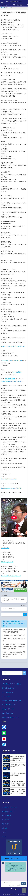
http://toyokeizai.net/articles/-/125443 (11, 488)
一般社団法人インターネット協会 (11, 684)
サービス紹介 (5, 819)
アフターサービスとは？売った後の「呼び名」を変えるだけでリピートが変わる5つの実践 (14, 654)
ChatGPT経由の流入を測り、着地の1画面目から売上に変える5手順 (14, 631)
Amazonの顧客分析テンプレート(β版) (11, 360)
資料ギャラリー (6, 824)
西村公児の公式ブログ (8, 688)
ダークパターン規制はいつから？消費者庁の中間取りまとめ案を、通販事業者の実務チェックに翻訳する (14, 646)
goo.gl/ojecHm (5, 548)
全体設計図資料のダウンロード (10, 717)
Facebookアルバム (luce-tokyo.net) (11, 575)
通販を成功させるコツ (8, 811)
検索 (25, 614)
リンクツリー (5, 696)
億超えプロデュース (7, 709)
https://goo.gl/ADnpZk (7, 562)
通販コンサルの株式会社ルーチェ (14, 1)
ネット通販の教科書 (7, 692)
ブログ (4, 832)
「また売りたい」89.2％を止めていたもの (14, 640)
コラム (4, 836)
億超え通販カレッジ (7, 713)
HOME (15, 889)
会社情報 (4, 828)
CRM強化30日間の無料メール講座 (11, 700)
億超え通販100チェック (8, 704)
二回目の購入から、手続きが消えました (14, 635)
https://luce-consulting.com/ (8, 479)
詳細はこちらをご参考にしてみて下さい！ (13, 346)
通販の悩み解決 (6, 815)
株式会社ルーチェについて (9, 807)
